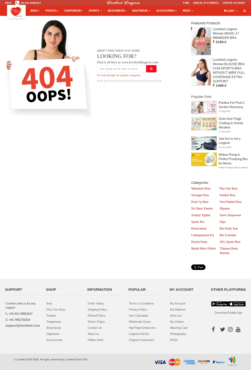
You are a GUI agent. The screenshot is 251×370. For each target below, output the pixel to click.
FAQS (174, 340)
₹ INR (186, 3)
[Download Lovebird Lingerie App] (237, 303)
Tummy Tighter (200, 215)
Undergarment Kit (202, 235)
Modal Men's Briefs (203, 248)
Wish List (176, 315)
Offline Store (96, 340)
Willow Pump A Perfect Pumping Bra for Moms (233, 159)
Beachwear (116, 10)
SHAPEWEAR (124, 81)
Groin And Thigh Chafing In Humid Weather (231, 123)
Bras (34, 10)
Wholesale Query (140, 321)
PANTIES (110, 81)
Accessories (165, 10)
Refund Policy (96, 315)
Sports (94, 10)
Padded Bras (227, 195)
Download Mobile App (228, 312)
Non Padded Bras (231, 201)
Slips (223, 221)
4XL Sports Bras (230, 241)
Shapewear (72, 10)
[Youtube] (238, 335)
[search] (244, 11)
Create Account (234, 3)
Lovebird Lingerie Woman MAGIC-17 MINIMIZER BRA (226, 33)
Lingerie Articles (139, 333)
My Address (178, 309)
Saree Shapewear (230, 215)
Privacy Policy (138, 309)
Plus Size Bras (228, 188)
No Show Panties (202, 208)
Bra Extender (228, 235)
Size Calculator (138, 315)
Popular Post (201, 97)
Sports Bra (197, 221)
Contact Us (95, 327)
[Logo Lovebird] (16, 11)
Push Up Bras (199, 201)
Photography (178, 333)
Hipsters (225, 208)
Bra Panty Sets (229, 228)
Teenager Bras (200, 195)
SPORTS (138, 81)
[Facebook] (215, 330)
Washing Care (179, 327)
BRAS (100, 81)
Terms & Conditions (141, 303)
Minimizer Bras (200, 188)
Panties (50, 10)
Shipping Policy (97, 309)
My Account (177, 303)
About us (93, 333)
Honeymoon (199, 228)
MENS (187, 10)
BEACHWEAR (152, 81)
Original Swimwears (142, 340)
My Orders (177, 321)
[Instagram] (230, 335)
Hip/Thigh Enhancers (142, 327)
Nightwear (140, 10)
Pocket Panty (199, 241)
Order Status (96, 303)
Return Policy (96, 321)
